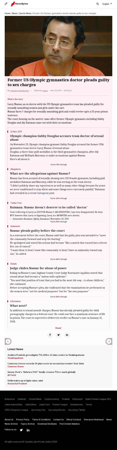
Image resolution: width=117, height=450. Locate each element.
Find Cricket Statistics (70, 424)
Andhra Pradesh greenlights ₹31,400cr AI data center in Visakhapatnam (46, 355)
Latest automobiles (13, 404)
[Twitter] (58, 335)
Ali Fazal (12, 375)
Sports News (25, 13)
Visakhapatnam (15, 358)
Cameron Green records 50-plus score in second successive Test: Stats (46, 363)
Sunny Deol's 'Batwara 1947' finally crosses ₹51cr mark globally (42, 372)
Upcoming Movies (56, 410)
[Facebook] (50, 335)
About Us (9, 419)
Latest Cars (44, 404)
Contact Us (58, 419)
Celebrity (22, 399)
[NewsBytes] (19, 4)
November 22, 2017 (60, 219)
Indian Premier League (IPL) (98, 399)
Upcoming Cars (38, 410)
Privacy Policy (22, 419)
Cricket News (35, 399)
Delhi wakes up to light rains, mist (25, 380)
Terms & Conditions (41, 419)
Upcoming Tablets (76, 410)
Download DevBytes (47, 424)
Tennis (89, 404)
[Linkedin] (67, 335)
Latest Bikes (30, 404)
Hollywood (77, 399)
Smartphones (76, 404)
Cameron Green (16, 366)
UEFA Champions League (16, 410)
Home (7, 13)
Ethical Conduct (73, 419)
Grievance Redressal (94, 419)
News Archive (11, 424)
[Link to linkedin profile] (28, 430)
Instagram (43, 193)
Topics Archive (28, 424)
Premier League (60, 404)
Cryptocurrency (51, 399)
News (14, 13)
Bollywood (10, 399)
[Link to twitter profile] (21, 430)
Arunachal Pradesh (17, 383)
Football (65, 399)
